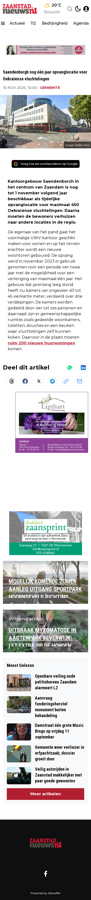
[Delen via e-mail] (79, 381)
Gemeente (50, 87)
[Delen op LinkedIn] (83, 367)
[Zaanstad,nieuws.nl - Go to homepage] (45, 842)
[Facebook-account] (46, 874)
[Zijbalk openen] (3, 23)
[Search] (70, 9)
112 (33, 23)
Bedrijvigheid (54, 23)
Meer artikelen (45, 794)
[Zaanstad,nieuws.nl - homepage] (20, 9)
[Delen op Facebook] (25, 381)
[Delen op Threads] (12, 381)
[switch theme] (77, 8)
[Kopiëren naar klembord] (66, 381)
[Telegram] (52, 381)
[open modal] (86, 9)
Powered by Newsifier (46, 893)
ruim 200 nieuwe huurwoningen (41, 343)
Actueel (17, 23)
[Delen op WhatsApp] (69, 367)
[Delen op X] (39, 381)
